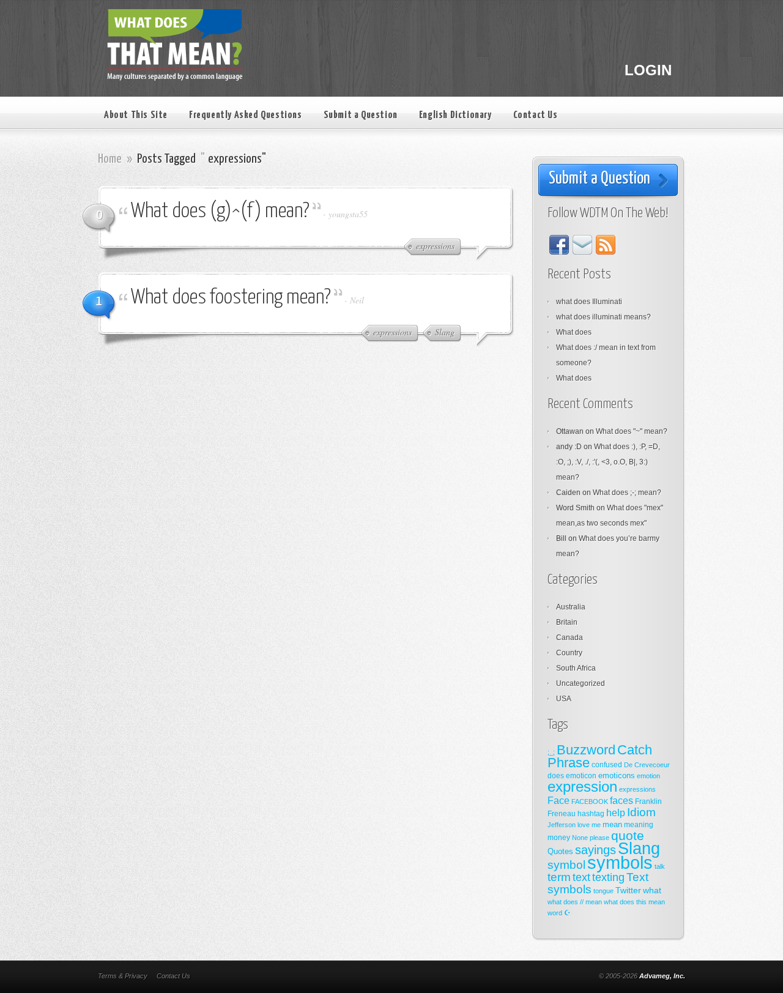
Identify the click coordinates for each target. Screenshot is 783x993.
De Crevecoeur (647, 764)
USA (563, 698)
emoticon (581, 776)
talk (660, 866)
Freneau (561, 813)
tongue (603, 890)
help (615, 813)
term (559, 877)
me (596, 824)
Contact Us (535, 115)
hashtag (590, 813)
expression (582, 787)
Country (569, 653)
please (599, 837)
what (652, 890)
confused (607, 765)
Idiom (641, 812)
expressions (637, 789)
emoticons (616, 775)
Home (110, 159)
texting (608, 877)
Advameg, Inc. (662, 976)
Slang (639, 848)
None (580, 837)
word (554, 913)
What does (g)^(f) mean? (220, 211)
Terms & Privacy (122, 976)
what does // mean (574, 902)
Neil (357, 300)
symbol (566, 864)
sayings (595, 850)
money (558, 837)
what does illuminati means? (603, 317)
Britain (566, 622)
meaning (638, 824)
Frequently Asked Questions (245, 115)
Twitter (628, 890)
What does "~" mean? (631, 431)
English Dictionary (455, 115)
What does (574, 332)
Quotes (560, 851)
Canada (569, 637)
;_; (551, 752)
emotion (648, 775)
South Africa (576, 668)
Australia (570, 607)
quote (627, 835)
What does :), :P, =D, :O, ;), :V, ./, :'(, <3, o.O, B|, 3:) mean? (608, 462)
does (555, 776)
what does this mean (634, 902)
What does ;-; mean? (627, 492)
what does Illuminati (589, 301)
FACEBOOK (589, 801)
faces (621, 800)
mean (612, 824)
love (583, 824)
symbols (620, 862)
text (581, 877)
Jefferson (561, 824)
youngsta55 (348, 214)
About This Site (136, 115)
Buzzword (586, 749)
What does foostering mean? (231, 298)
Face (558, 800)
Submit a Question (361, 115)
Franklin (648, 801)
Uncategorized (580, 683)
